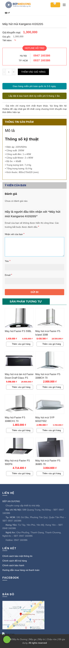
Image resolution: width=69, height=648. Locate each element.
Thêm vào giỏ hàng (33, 72)
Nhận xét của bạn (14, 234)
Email (8, 275)
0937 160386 (41, 60)
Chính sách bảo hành (13, 565)
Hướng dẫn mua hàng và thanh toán (20, 570)
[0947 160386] (6, 639)
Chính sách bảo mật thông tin (17, 556)
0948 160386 (9, 528)
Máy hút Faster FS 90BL (18, 331)
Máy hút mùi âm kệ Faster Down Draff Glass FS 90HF (19, 378)
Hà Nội (23, 55)
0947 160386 (41, 55)
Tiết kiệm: (7, 40)
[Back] (7, 12)
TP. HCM (23, 60)
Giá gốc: (6, 36)
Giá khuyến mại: (11, 32)
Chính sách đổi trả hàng (14, 560)
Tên (7, 261)
